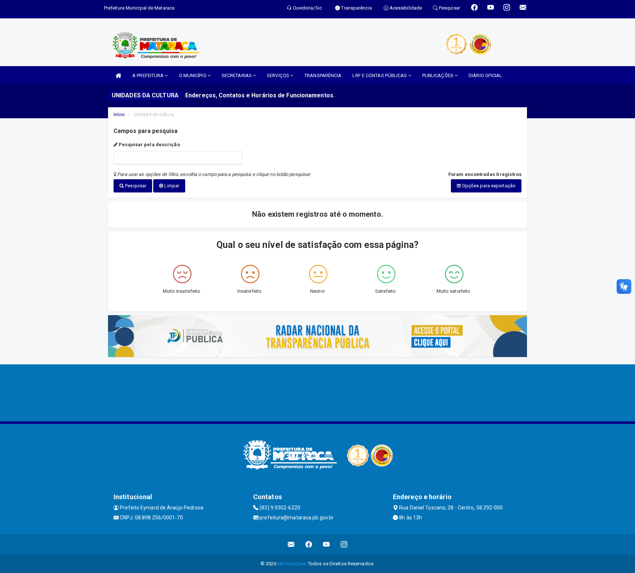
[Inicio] (118, 75)
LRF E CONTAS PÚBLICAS (380, 75)
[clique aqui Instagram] (344, 544)
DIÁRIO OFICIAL (485, 75)
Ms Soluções (291, 563)
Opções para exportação (488, 185)
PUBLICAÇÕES (438, 75)
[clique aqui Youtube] (326, 544)
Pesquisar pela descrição (149, 144)
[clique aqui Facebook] (308, 544)
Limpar (171, 185)
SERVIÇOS (278, 75)
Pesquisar (135, 185)
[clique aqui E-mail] (291, 544)
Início (119, 114)
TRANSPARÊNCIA (322, 75)
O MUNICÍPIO (193, 75)
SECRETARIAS (237, 75)
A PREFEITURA (148, 75)
